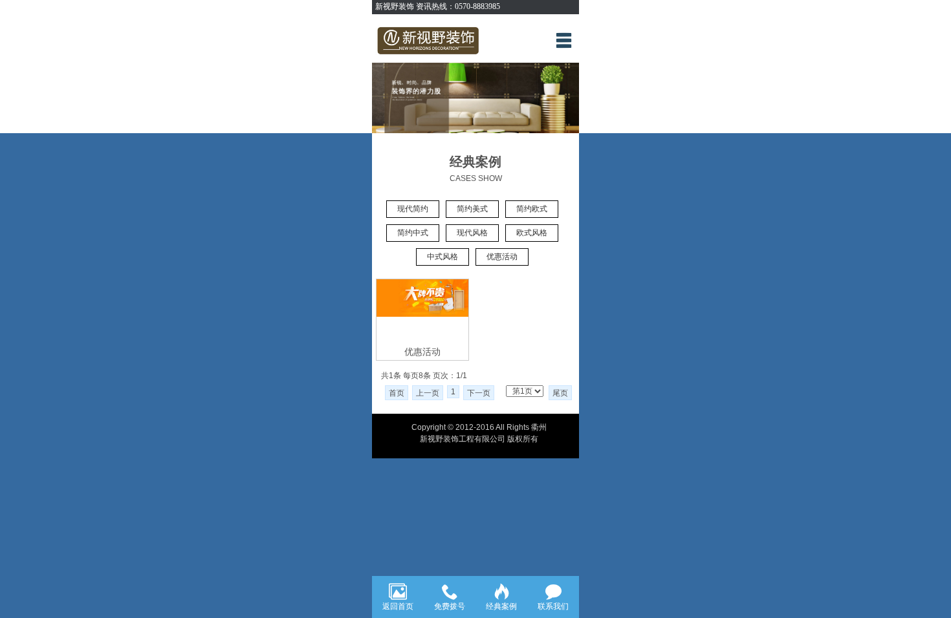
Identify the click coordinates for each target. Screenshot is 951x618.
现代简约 (412, 208)
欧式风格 (531, 232)
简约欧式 (531, 208)
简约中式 (412, 232)
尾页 (560, 393)
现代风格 (472, 232)
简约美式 (472, 208)
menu (563, 40)
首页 (396, 393)
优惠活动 (502, 256)
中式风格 (442, 256)
